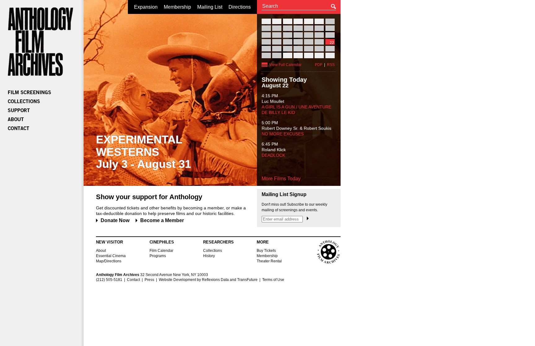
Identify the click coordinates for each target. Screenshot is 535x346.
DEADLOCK (273, 155)
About (101, 250)
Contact (133, 280)
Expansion (146, 7)
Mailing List (209, 7)
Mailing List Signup (284, 194)
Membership (177, 7)
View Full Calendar (285, 65)
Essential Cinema (111, 256)
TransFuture (247, 280)
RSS (331, 65)
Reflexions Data (215, 280)
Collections (212, 250)
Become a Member (162, 220)
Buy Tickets (266, 250)
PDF (318, 65)
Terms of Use (273, 280)
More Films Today (281, 178)
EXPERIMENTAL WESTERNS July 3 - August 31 (143, 151)
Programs (158, 256)
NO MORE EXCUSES (283, 133)
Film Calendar (161, 250)
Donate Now (115, 220)
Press (149, 280)
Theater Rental (269, 261)
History (209, 256)
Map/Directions (108, 261)
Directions (239, 7)
